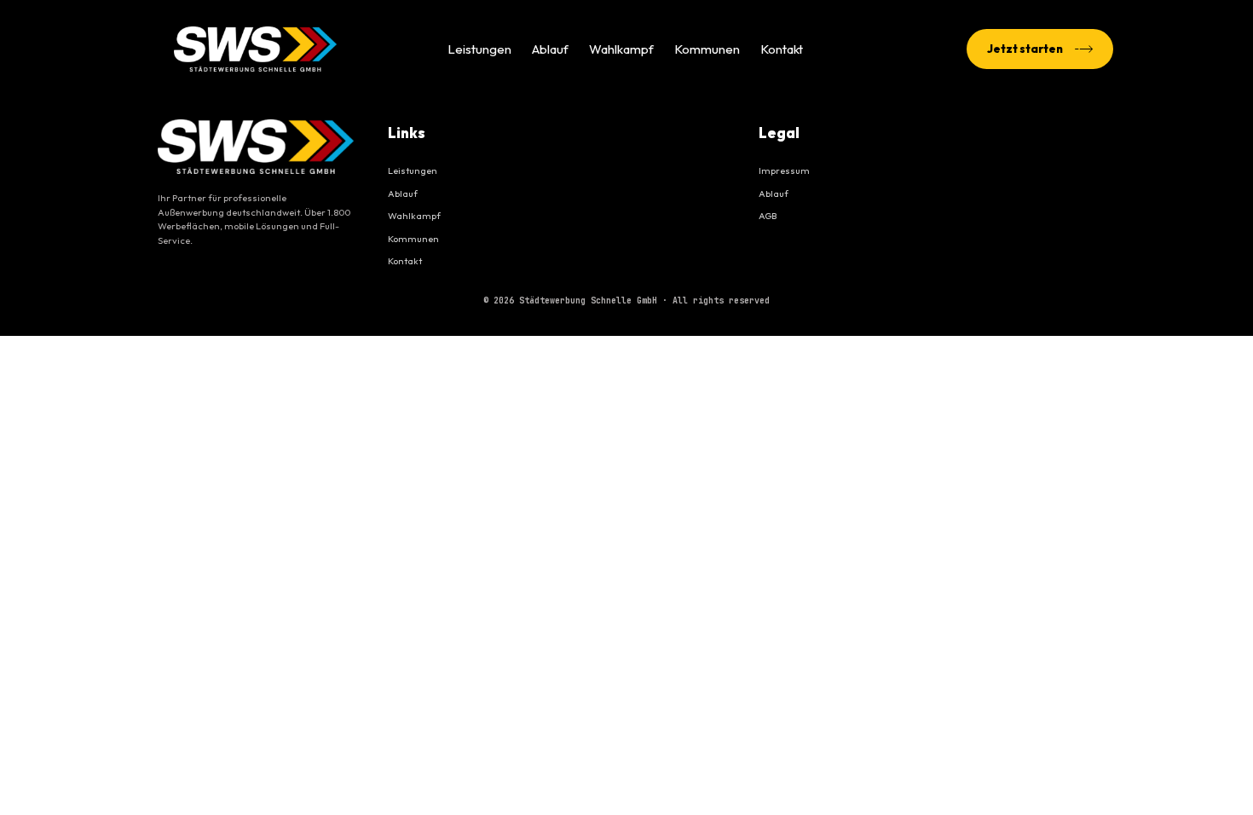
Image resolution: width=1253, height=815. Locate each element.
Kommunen (707, 49)
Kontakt (781, 49)
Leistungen (479, 49)
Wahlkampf (621, 49)
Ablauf (550, 49)
